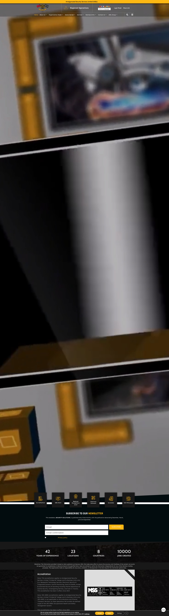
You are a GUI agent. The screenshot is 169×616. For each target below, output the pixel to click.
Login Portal (117, 8)
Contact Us (101, 15)
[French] (103, 6)
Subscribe (116, 527)
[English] (101, 6)
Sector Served (69, 15)
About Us (42, 15)
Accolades (111, 503)
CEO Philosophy (128, 503)
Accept (100, 613)
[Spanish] (108, 6)
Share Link (126, 8)
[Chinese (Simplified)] (100, 6)
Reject (109, 613)
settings (87, 614)
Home (36, 15)
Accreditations (40, 503)
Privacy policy (62, 537)
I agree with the (56, 537)
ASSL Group (112, 15)
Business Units (90, 15)
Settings (119, 613)
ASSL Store (58, 503)
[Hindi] (107, 6)
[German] (105, 6)
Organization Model (55, 15)
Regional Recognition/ (76, 502)
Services (79, 15)
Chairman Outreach (93, 502)
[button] (79, 8)
